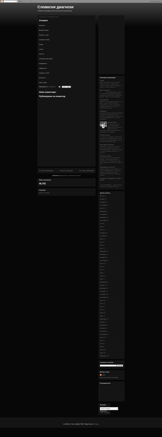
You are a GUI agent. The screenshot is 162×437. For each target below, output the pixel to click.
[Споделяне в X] (66, 87)
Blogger (96, 424)
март (101, 229)
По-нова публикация (46, 170)
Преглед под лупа (105, 156)
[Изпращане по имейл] (63, 87)
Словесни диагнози (56, 7)
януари (102, 199)
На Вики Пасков (105, 135)
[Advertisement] (66, 153)
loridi (103, 375)
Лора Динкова (104, 100)
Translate (106, 412)
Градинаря (103, 111)
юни (101, 242)
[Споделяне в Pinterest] (70, 87)
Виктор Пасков (112, 122)
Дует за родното (105, 90)
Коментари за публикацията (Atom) (71, 175)
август (102, 196)
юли (101, 223)
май (101, 226)
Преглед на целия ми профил (109, 377)
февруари (103, 251)
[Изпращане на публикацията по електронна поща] (59, 86)
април (102, 208)
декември (103, 211)
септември (103, 205)
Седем (102, 80)
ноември (102, 202)
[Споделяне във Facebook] (68, 87)
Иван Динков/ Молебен (107, 144)
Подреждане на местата (107, 167)
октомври (103, 214)
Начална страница (66, 170)
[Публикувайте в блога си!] (65, 87)
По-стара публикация (86, 170)
